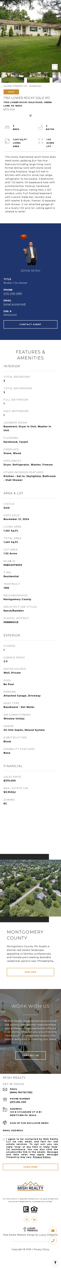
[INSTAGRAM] (27, 1219)
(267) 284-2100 (18, 1102)
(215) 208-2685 (13, 293)
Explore (30, 972)
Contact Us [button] (30, 1055)
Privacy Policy (42, 1157)
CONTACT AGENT (30, 324)
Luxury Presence (48, 1235)
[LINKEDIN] (34, 1219)
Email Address (13, 1130)
